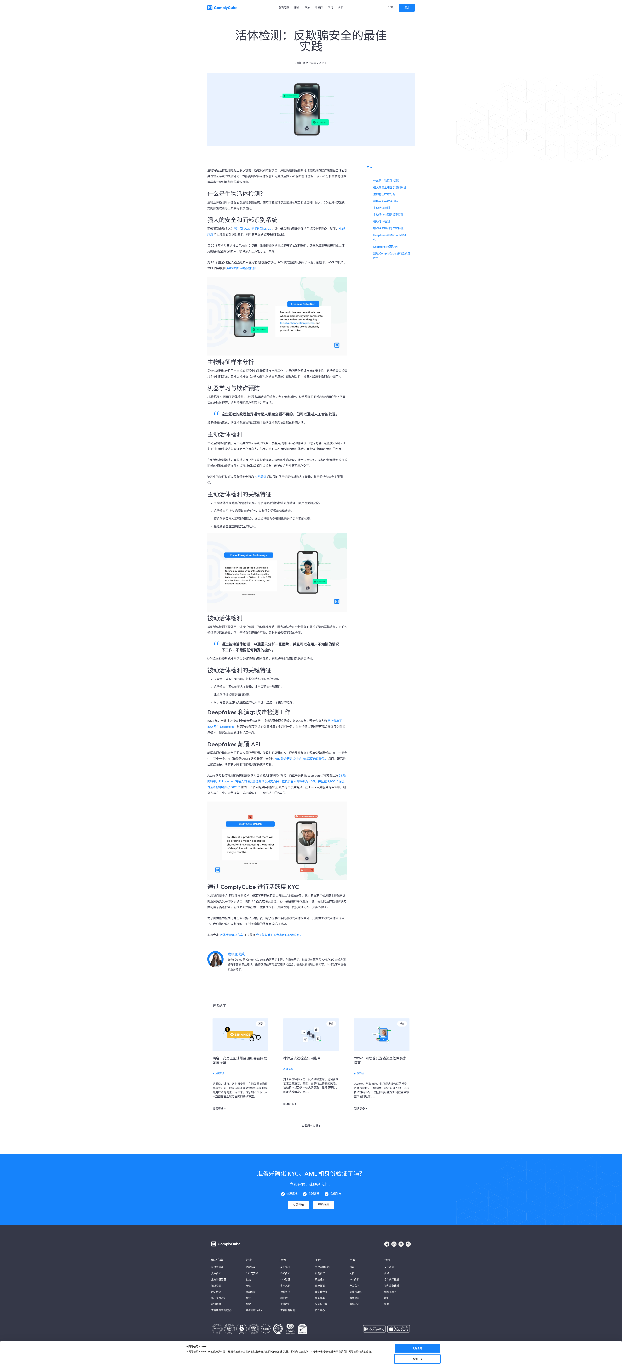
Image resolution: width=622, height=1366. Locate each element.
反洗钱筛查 (217, 1267)
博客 (352, 1267)
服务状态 (354, 1304)
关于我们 (389, 1267)
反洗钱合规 (321, 1292)
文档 (352, 1273)
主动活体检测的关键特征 (388, 215)
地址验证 (216, 1286)
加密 (248, 1304)
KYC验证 (285, 1273)
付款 (248, 1280)
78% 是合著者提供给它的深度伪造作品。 (301, 759)
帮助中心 (354, 1298)
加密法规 (220, 1073)
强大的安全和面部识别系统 (389, 187)
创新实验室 (390, 1292)
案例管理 (320, 1273)
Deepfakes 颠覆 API (385, 247)
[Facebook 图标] (386, 1244)
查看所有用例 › (288, 1310)
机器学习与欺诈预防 (385, 201)
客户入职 (285, 1286)
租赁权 (284, 1298)
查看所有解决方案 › (221, 1310)
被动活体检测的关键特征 (388, 228)
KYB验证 (285, 1280)
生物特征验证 (218, 1280)
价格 (386, 1273)
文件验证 (216, 1273)
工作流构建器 (322, 1267)
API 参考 (354, 1280)
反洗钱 (289, 1069)
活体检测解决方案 (232, 935)
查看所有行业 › (254, 1310)
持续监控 (285, 1292)
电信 (248, 1286)
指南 (331, 1024)
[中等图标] (408, 1244)
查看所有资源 (310, 1126)
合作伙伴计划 (391, 1280)
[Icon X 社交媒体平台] (401, 1244)
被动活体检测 (381, 221)
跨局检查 (216, 1292)
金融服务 (251, 1267)
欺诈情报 (216, 1304)
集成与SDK (356, 1292)
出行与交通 (252, 1273)
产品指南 (354, 1286)
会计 (248, 1298)
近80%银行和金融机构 (241, 268)
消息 (260, 1024)
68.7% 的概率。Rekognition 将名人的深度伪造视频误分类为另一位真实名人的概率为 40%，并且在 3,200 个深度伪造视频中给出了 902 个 (276, 781)
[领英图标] (394, 1244)
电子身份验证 (218, 1298)
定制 (415, 1358)
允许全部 (417, 1348)
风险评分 (320, 1280)
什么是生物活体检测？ (387, 181)
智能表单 (320, 1298)
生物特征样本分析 (384, 194)
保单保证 (320, 1286)
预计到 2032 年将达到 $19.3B (252, 229)
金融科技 (251, 1292)
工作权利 (285, 1304)
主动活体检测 (381, 208)
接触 (386, 1304)
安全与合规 (321, 1304)
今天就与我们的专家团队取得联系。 (279, 935)
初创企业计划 (391, 1286)
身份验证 (260, 477)
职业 (386, 1298)
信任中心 (320, 1310)
